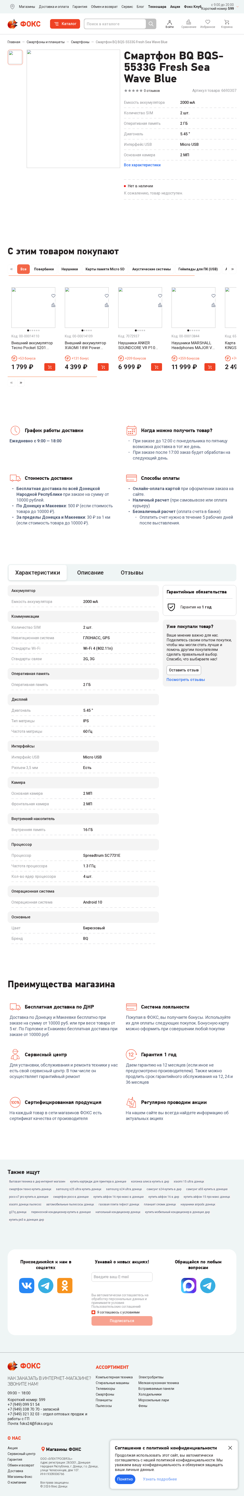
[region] (122, 270)
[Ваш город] (11, 7)
